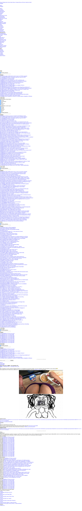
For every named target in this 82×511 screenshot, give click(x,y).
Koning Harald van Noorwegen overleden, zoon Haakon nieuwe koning (14, 191)
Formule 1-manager (3, 34)
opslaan (1, 114)
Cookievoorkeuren (18, 503)
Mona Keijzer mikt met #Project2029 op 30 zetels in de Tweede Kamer (14, 294)
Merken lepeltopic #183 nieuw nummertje (9, 259)
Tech (1, 14)
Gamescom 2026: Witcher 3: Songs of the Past (9, 142)
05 (4, 419)
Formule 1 (2, 26)
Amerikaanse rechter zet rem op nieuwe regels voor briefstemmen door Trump (15, 146)
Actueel (1, 9)
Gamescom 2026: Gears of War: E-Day (8, 120)
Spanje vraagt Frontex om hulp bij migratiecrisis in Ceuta (11, 182)
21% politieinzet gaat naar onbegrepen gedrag (9, 244)
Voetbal (1, 25)
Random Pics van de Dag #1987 (8, 450)
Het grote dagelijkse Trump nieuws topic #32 (9, 282)
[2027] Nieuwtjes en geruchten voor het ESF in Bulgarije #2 (12, 307)
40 (43, 419)
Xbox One (2, 38)
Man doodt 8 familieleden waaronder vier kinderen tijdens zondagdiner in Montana (16, 96)
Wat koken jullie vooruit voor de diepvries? (9, 306)
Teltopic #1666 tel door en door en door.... (9, 233)
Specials (27, 2)
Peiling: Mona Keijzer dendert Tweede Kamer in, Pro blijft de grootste (14, 237)
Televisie (1, 21)
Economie (2, 12)
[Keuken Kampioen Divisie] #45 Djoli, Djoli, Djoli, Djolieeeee (12, 281)
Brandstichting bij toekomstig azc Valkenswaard (10, 90)
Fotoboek (1, 50)
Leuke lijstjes (2, 363)
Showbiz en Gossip (3, 15)
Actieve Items (10, 2)
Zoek (6, 2)
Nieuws (14, 2)
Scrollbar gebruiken (4, 72)
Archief (30, 2)
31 (33, 419)
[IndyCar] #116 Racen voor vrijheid (8, 285)
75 (1, 420)
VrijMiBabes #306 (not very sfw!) (7, 187)
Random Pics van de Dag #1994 (7, 338)
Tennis (1, 28)
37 (40, 419)
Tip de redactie (2, 55)
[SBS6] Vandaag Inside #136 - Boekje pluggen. (10, 309)
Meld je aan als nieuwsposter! (30, 426)
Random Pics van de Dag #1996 (7, 86)
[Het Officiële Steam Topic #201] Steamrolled (10, 298)
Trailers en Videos (3, 45)
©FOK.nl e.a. (2, 505)
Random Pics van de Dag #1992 (7, 341)
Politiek (1, 13)
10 (10, 419)
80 (7, 420)
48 (52, 419)
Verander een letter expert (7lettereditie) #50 (9, 278)
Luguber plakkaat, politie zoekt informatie (9, 251)
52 (57, 419)
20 (21, 419)
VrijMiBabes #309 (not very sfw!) (7, 202)
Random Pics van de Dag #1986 (8, 452)
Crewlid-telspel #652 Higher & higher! (8, 277)
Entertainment (2, 17)
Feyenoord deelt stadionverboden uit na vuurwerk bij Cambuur (12, 143)
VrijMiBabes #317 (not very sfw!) (8, 451)
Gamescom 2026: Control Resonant (7, 151)
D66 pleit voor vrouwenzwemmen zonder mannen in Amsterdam (13, 257)
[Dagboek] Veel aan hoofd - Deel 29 (8, 269)
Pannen (3, 304)
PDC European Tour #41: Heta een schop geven (10, 310)
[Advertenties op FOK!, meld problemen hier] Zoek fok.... (12, 312)
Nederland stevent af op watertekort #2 (8, 284)
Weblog (4, 2)
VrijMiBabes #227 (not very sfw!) (7, 199)
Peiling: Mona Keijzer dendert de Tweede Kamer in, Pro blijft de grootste (14, 123)
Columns (17, 2)
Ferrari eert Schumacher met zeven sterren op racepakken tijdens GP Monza (14, 144)
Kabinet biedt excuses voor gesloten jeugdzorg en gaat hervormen (13, 77)
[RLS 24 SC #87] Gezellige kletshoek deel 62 (9, 241)
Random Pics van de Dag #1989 (8, 448)
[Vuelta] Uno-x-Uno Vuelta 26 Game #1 (9, 240)
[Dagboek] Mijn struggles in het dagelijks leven (10, 239)
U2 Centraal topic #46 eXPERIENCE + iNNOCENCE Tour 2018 (13, 305)
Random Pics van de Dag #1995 (7, 91)
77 (3, 420)
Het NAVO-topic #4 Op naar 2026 (8, 265)
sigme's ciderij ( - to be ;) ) (6, 261)
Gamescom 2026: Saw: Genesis (7, 124)
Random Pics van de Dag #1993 (7, 340)
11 (11, 419)
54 (59, 419)
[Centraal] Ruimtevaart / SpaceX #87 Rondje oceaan (11, 313)
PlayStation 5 (2, 41)
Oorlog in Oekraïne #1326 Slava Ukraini (8, 234)
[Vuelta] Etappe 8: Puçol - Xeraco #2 (8, 250)
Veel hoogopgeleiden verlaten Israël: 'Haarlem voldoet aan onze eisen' (13, 274)
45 (49, 419)
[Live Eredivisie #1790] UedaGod (7, 228)
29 (31, 419)
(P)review (3, 109)
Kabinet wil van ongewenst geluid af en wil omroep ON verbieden (13, 81)
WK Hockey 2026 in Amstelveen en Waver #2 (10, 287)
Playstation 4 (2, 37)
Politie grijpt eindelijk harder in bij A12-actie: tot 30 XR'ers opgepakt (13, 76)
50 (55, 419)
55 (60, 419)
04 (3, 419)
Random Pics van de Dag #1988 (8, 449)
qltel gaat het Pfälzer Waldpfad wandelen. (9, 297)
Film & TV (2, 42)
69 (76, 419)
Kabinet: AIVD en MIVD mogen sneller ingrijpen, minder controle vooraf (14, 127)
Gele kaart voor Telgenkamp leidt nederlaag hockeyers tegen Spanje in (13, 131)
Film (1, 20)
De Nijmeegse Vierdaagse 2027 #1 (7, 267)
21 (22, 419)
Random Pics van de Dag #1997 (7, 84)
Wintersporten (2, 31)
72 (79, 419)
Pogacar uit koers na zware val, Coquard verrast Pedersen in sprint (13, 115)
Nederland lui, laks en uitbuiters (7, 293)
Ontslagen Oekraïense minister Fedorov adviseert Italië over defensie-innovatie (15, 194)
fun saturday (6, 421)
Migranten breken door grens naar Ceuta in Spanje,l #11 (11, 319)
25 (27, 419)
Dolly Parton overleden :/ (6, 276)
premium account (37, 369)
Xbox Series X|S (3, 40)
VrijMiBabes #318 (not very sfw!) (7, 339)
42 (46, 419)
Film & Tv (3, 103)
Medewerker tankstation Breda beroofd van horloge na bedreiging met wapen (15, 125)
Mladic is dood (4, 300)
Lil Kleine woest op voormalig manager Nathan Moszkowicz (12, 256)
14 (14, 419)
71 (78, 419)
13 (13, 419)
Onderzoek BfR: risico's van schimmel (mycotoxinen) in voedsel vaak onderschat (16, 122)
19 (20, 419)
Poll (2, 111)
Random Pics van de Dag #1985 (8, 453)
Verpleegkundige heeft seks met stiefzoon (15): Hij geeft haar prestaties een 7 (15, 87)
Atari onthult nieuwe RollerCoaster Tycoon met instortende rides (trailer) (14, 94)
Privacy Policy (11, 503)
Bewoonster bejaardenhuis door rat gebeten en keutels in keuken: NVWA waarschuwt (16, 197)
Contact (1, 52)
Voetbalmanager (3, 33)
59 (65, 419)
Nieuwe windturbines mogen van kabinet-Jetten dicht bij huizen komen (14, 271)
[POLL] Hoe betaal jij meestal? (6, 260)
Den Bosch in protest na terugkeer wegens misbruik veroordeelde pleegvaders (15, 206)
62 (68, 419)
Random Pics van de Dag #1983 (8, 455)
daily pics (1, 421)
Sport (1, 24)
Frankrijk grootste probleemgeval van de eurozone (10, 157)
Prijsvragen (2, 51)
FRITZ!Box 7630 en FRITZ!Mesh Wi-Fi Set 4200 (10, 147)
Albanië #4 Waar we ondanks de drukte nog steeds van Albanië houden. (14, 279)
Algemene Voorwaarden (4, 503)
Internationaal (2, 11)
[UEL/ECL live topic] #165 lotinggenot (8, 302)
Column (2, 108)
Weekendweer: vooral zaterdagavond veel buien (9, 203)
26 (28, 419)
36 (39, 419)
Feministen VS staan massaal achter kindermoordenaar (11, 93)
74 (0, 420)
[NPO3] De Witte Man (5, 308)
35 (38, 419)
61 (67, 419)
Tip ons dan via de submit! (33, 425)
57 (62, 419)
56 (61, 419)
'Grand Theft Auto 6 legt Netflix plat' (8, 163)
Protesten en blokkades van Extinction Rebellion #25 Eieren (12, 247)
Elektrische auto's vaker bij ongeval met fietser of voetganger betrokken (14, 148)
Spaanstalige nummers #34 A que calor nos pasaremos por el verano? (13, 264)
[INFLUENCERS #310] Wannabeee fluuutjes (9, 229)
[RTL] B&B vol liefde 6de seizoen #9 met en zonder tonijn (12, 252)
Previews (23, 2)
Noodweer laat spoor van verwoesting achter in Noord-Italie (12, 266)
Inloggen (1, 3)
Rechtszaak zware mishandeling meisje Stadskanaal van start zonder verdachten (15, 213)
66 (72, 419)
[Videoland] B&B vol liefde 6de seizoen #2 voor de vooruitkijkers (13, 283)
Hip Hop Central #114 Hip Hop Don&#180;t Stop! (10, 318)
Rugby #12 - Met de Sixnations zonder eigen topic (10, 288)
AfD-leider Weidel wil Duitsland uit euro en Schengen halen (12, 301)
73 (80, 419)
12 (12, 419)
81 (8, 420)
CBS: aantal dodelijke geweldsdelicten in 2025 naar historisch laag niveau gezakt (15, 88)
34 (37, 419)
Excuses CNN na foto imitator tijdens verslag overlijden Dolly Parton (13, 159)
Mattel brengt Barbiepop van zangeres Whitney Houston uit (12, 207)
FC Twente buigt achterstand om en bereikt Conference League (12, 162)
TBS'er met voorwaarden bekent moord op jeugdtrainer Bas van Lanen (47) (15, 198)
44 (48, 419)
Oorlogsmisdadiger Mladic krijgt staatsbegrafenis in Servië (11, 145)
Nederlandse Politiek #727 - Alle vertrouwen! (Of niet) (11, 231)
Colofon (1, 53)
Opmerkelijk (2, 16)
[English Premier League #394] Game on (8, 249)
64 (70, 419)
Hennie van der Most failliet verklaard (8, 254)
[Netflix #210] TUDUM (6, 262)
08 (8, 419)
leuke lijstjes (10, 421)
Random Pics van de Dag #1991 (7, 342)
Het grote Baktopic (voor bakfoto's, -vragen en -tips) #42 (11, 311)
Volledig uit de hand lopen (6, 243)
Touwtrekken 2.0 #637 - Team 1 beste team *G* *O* (11, 258)
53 (58, 419)
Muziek (1, 19)
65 (71, 419)
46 (50, 419)
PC (0, 36)
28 (30, 419)
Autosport (2, 27)
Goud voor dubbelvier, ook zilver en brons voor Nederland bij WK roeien (14, 121)
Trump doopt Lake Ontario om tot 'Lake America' (10, 83)
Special (2, 110)
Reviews (20, 2)
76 (2, 420)
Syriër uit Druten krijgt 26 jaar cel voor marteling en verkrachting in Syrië (14, 211)
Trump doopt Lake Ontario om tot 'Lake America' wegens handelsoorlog (14, 165)
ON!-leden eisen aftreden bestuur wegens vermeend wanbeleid (12, 158)
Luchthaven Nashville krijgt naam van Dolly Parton (10, 129)
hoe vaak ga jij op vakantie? (6, 255)
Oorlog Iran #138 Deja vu (6, 272)
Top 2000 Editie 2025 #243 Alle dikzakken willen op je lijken (12, 275)
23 (24, 419)
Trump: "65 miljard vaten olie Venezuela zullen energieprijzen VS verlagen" (15, 128)
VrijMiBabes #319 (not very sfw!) (7, 78)
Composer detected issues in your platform (8, 295)
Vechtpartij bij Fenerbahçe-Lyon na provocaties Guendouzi (11, 164)
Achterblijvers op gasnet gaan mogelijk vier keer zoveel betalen (12, 238)
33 (36, 419)
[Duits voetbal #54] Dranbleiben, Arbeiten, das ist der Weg (12, 296)
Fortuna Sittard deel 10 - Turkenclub (8, 315)
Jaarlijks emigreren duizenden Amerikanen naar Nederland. (12, 263)
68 (75, 419)
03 (2, 419)
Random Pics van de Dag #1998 (7, 79)
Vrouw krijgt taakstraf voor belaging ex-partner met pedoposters (12, 126)
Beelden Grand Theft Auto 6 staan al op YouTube (10, 154)
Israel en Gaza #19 (4, 268)
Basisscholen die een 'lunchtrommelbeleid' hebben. (10, 273)
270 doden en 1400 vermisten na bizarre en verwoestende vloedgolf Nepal (14, 89)
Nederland (2, 10)
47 (51, 419)
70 (77, 419)
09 (9, 419)
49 (53, 419)
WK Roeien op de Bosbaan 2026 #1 (8, 299)
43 (47, 419)
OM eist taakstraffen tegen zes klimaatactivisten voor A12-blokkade (13, 218)
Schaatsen (2, 30)
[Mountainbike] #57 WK (6, 235)
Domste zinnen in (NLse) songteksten (8, 227)
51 (56, 419)
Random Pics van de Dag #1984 (8, 454)
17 (18, 419)
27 (29, 419)
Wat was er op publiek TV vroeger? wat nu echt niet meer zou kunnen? (14, 292)
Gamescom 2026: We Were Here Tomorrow (9, 130)
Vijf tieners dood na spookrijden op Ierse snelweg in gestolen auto (13, 317)
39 (42, 419)
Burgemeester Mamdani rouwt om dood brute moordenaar (11, 82)
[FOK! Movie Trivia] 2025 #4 (6, 280)
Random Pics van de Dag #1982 (8, 456)
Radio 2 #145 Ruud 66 (5, 270)
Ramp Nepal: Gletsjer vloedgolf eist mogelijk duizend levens (12, 289)
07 (7, 419)
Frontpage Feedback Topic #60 (7, 314)
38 (41, 419)
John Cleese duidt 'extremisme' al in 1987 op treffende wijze (12, 80)
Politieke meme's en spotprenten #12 (8, 242)
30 (32, 419)
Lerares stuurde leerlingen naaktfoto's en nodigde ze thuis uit (12, 85)
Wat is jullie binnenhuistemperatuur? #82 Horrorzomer (11, 321)
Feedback (1, 54)
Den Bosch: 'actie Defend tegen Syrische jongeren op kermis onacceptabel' (14, 210)
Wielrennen (2, 29)
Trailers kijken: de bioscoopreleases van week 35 (10, 205)
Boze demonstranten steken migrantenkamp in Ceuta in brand (12, 156)
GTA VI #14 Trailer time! (6, 232)
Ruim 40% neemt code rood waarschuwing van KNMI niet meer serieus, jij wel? (15, 150)
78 (4, 420)
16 (17, 419)
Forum (1, 2)
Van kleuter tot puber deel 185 (7, 245)
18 (19, 419)
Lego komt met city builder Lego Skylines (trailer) (10, 95)
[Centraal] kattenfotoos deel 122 (7, 303)
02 (1, 419)
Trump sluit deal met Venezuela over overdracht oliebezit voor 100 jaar (14, 236)
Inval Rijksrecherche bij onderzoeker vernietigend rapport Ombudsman (14, 290)
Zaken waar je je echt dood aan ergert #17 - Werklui (11, 246)
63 (69, 419)
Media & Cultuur (3, 22)
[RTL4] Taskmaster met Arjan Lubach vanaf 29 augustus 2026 (12, 316)
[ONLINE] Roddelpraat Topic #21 (8, 320)
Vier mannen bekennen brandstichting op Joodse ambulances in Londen (14, 176)
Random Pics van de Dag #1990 (8, 447)
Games (1, 35)
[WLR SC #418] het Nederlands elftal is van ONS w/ (11, 286)
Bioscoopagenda (3, 23)
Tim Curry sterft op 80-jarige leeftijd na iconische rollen (11, 92)
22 (23, 419)
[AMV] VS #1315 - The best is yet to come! (9, 291)
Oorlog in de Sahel (5, 248)
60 (66, 419)
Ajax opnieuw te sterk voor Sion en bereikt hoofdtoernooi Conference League (15, 161)
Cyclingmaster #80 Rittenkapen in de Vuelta (9, 253)
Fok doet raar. (4, 230)
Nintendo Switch (3, 39)
